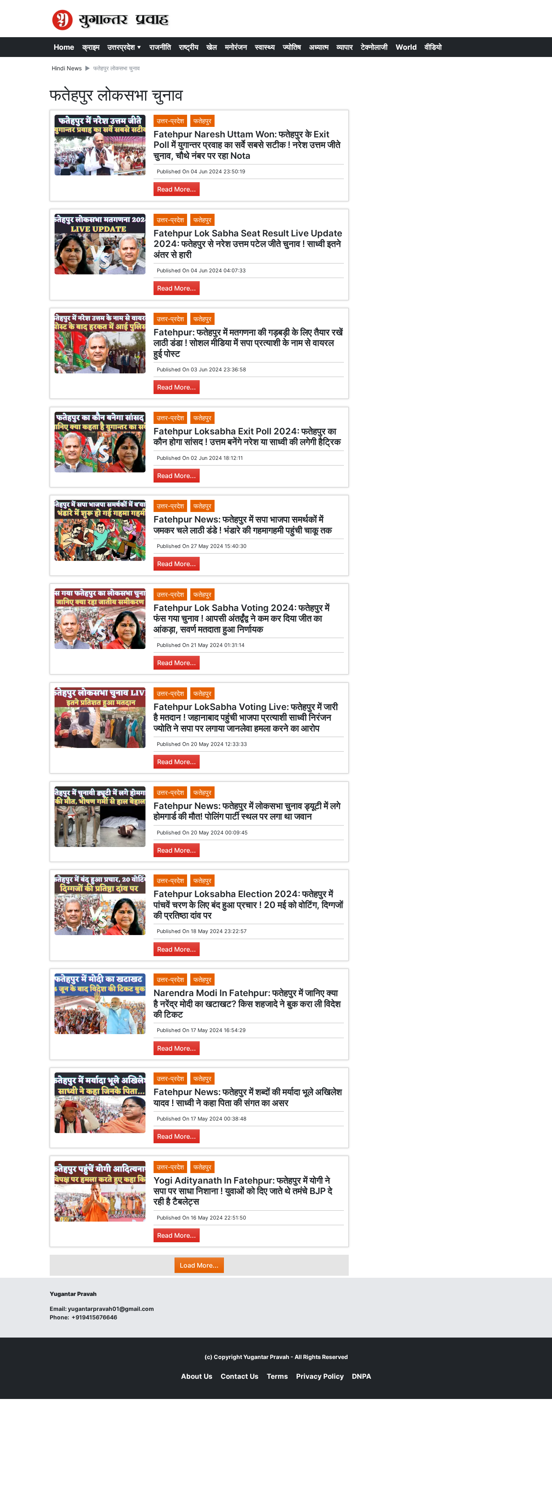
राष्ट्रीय (188, 47)
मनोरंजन (236, 47)
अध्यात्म (319, 47)
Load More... (199, 1265)
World (406, 47)
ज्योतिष (292, 47)
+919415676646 (95, 1317)
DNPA (361, 1376)
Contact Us (240, 1376)
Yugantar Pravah (266, 1356)
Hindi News (67, 68)
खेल (211, 47)
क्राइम (90, 47)
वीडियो (433, 47)
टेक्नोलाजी (374, 47)
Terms (277, 1376)
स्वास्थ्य (265, 47)
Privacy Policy (320, 1376)
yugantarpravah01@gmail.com (111, 1308)
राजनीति (160, 47)
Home (64, 47)
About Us (197, 1376)
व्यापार (345, 47)
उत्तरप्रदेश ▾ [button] (124, 47)
